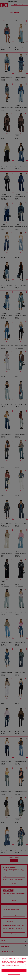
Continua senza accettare (14, 973)
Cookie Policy (16, 965)
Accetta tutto (14, 970)
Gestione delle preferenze (17, 964)
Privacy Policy (9, 965)
